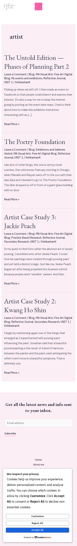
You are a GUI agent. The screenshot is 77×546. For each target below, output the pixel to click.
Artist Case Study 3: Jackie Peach (30, 221)
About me (38, 464)
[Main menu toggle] (38, 6)
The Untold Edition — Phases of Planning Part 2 (36, 62)
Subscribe (10, 433)
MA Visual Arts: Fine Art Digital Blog (35, 153)
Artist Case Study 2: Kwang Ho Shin (30, 305)
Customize (37, 516)
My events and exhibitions (26, 78)
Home (38, 459)
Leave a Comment (15, 74)
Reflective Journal (54, 78)
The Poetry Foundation (34, 141)
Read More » (11, 123)
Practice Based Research (26, 237)
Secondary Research (16, 241)
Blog (32, 74)
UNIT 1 (8, 82)
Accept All (37, 530)
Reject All (37, 523)
